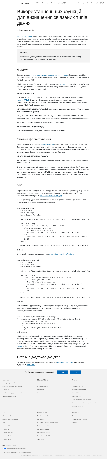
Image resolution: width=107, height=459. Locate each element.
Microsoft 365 (35, 3)
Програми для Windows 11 (9, 396)
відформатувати (47, 144)
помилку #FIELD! (23, 100)
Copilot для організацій (9, 383)
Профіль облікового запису (44, 383)
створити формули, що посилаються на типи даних (48, 75)
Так (62, 372)
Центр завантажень (42, 386)
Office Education (76, 396)
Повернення (40, 389)
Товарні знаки (71, 455)
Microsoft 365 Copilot (8, 436)
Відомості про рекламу (84, 455)
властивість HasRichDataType (51, 196)
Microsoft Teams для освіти (79, 389)
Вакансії (74, 416)
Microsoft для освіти (77, 383)
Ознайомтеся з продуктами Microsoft (12, 393)
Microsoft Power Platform (43, 432)
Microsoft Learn (41, 419)
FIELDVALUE (63, 84)
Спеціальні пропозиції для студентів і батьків (84, 403)
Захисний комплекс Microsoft (10, 419)
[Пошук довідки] (97, 2)
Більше (44, 3)
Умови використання (60, 455)
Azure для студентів (77, 406)
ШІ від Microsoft (7, 416)
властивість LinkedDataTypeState (61, 254)
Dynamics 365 (6, 426)
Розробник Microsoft (42, 416)
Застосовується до (26, 30)
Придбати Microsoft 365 (58, 3)
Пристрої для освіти (77, 386)
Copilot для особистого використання (12, 386)
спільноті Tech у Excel (65, 362)
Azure (4, 422)
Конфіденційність (47, 455)
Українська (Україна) (11, 445)
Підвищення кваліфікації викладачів (82, 399)
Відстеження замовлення (44, 393)
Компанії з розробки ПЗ (43, 436)
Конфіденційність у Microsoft (79, 419)
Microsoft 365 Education (78, 393)
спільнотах (31, 365)
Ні (76, 372)
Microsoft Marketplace (43, 429)
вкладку (20, 346)
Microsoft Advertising (8, 432)
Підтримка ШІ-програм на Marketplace (47, 422)
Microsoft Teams (7, 439)
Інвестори (74, 422)
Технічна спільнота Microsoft (44, 426)
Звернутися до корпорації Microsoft (30, 455)
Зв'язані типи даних (24, 36)
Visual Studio (40, 439)
